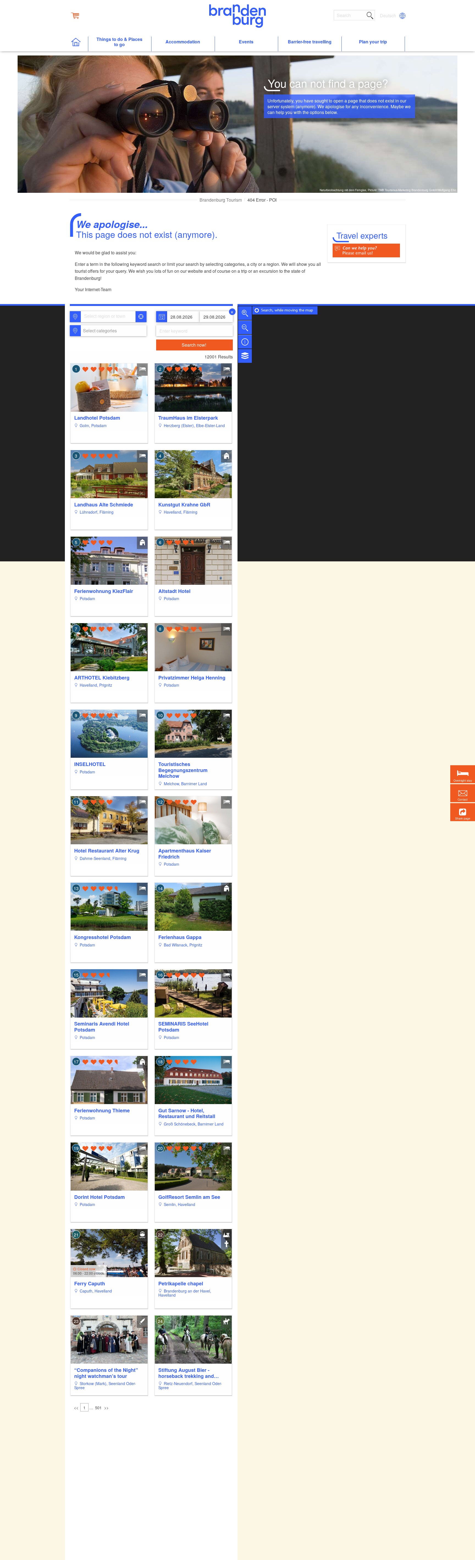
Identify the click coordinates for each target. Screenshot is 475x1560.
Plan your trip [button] (373, 42)
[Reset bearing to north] (245, 342)
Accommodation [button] (182, 42)
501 (98, 1407)
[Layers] (245, 356)
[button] (462, 812)
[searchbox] (109, 316)
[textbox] (99, 330)
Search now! (194, 345)
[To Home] (79, 44)
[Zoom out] (245, 327)
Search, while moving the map (287, 311)
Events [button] (246, 42)
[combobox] (108, 316)
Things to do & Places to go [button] (119, 42)
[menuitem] (388, 15)
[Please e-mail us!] (366, 250)
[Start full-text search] (370, 15)
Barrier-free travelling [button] (310, 42)
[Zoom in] (245, 313)
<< (76, 1407)
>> (106, 1407)
